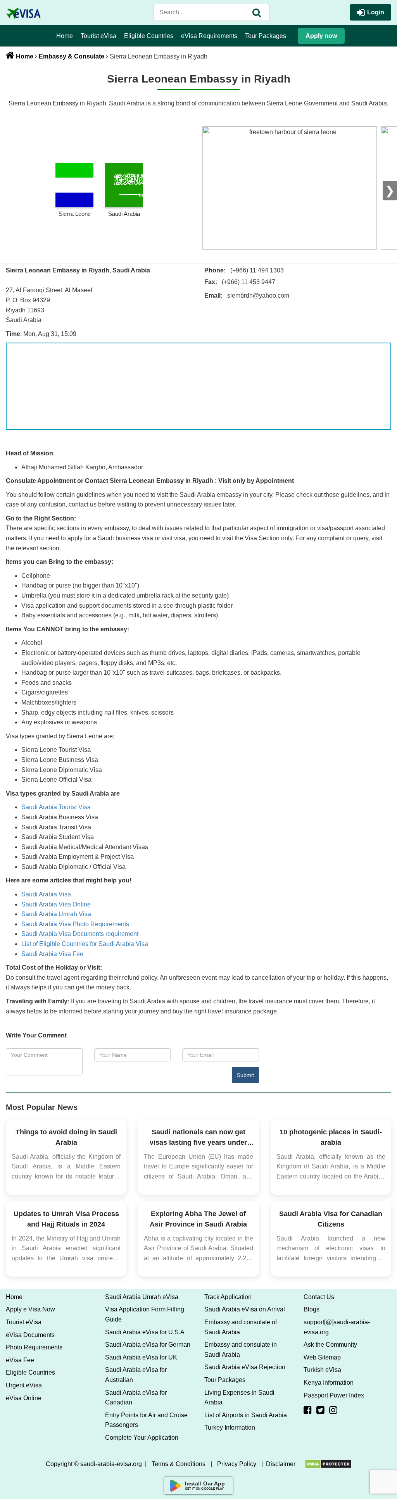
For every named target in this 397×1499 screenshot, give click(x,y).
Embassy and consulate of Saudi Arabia (240, 1327)
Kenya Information (329, 1382)
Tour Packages (265, 36)
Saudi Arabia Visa (46, 894)
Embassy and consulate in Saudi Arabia (240, 1349)
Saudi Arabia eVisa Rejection (244, 1367)
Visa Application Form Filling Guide (144, 1314)
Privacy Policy (236, 1464)
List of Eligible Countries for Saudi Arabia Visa (84, 944)
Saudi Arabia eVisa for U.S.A (145, 1332)
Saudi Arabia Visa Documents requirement (79, 933)
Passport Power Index (334, 1395)
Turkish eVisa (322, 1369)
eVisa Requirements (209, 36)
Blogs (311, 1309)
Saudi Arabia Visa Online (56, 904)
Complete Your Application (141, 1437)
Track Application (228, 1297)
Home (64, 36)
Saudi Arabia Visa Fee (52, 954)
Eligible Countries (148, 36)
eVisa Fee (20, 1360)
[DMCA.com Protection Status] (328, 1464)
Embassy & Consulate (71, 56)
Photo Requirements (34, 1347)
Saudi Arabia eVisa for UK (141, 1357)
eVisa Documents (30, 1335)
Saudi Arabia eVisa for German (147, 1344)
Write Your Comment (36, 1035)
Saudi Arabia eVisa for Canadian (136, 1397)
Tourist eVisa (98, 36)
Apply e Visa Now (30, 1309)
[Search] (257, 12)
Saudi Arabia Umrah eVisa (141, 1297)
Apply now (321, 36)
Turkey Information (229, 1427)
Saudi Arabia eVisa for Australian (136, 1374)
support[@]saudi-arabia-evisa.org (337, 1327)
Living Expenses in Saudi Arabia (239, 1397)
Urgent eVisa (24, 1385)
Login (375, 12)
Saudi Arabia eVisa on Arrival (244, 1309)
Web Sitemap (322, 1357)
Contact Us (319, 1297)
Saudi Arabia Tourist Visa (56, 807)
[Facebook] (308, 1409)
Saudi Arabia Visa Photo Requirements (75, 924)
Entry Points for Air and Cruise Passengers (146, 1420)
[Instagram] (333, 1409)
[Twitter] (320, 1409)
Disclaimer (280, 1464)
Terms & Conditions (178, 1464)
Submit (245, 1075)
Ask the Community (330, 1344)
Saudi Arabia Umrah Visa (56, 914)
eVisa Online (23, 1398)
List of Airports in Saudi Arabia (245, 1415)
